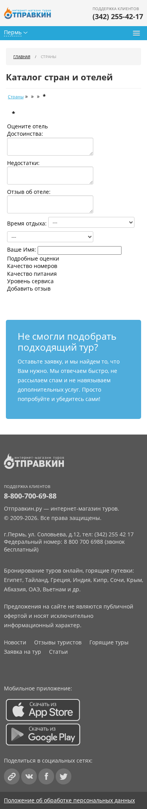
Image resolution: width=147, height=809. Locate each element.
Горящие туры (109, 642)
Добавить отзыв (29, 288)
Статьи (58, 651)
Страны (16, 96)
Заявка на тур (22, 651)
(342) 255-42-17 (118, 16)
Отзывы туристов (58, 642)
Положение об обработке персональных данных (69, 800)
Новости (15, 642)
